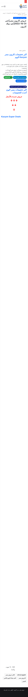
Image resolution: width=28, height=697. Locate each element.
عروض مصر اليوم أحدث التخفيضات (13, 13)
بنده (9, 690)
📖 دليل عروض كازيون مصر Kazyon (18, 86)
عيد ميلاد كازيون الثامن (9, 678)
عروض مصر (22, 678)
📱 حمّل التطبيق (8, 77)
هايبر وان (5, 690)
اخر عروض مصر (10, 675)
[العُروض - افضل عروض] (23, 6)
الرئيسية (23, 13)
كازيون (15, 690)
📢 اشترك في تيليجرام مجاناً (20, 77)
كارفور (12, 690)
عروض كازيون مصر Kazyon (20, 18)
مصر (23, 681)
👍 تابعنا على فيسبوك (21, 80)
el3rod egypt (21, 675)
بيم (18, 690)
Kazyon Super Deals (11, 116)
